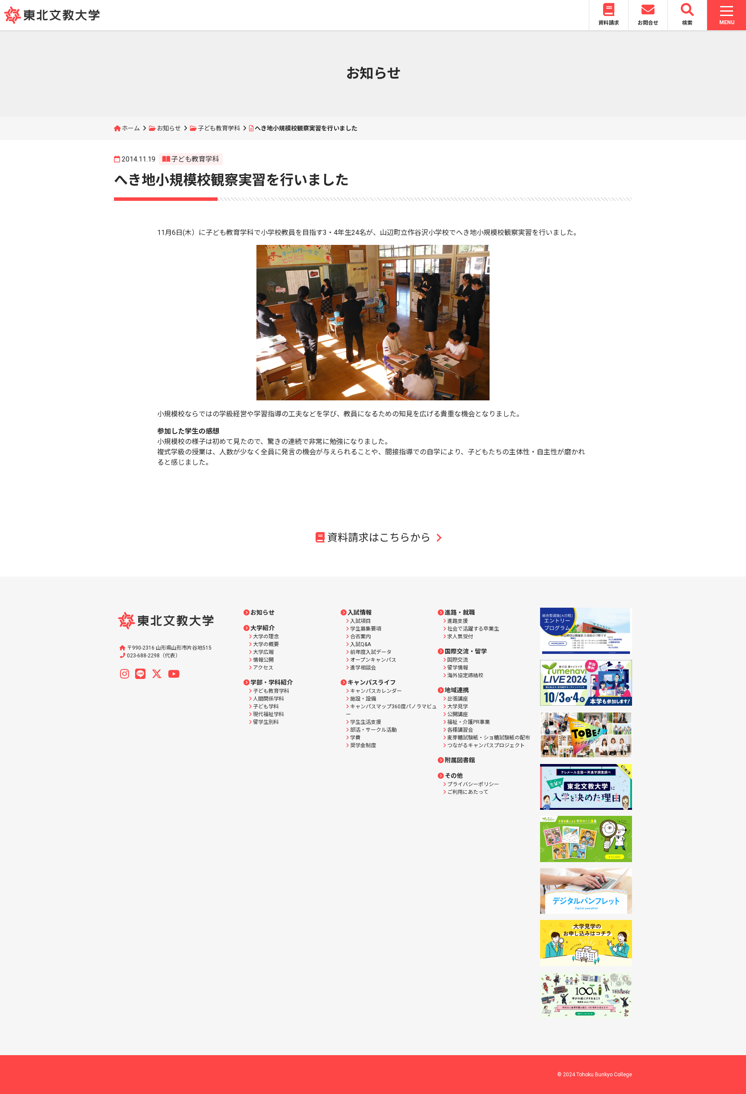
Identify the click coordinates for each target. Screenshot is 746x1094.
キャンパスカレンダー (376, 691)
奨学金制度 (363, 745)
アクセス (263, 668)
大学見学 (457, 707)
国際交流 (457, 660)
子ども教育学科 (219, 128)
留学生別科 (266, 722)
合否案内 (360, 637)
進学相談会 (363, 668)
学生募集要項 (365, 629)
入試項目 (360, 621)
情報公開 (263, 660)
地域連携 (457, 690)
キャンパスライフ (372, 682)
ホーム (131, 128)
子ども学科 (266, 707)
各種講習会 (460, 730)
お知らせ (169, 128)
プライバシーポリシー (473, 784)
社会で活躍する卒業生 (473, 629)
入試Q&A (360, 644)
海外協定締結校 (465, 675)
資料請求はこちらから (379, 538)
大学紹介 (262, 628)
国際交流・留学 (466, 651)
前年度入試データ (371, 652)
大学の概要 (266, 644)
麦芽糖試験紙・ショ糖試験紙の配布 (488, 738)
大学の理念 (266, 637)
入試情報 (360, 612)
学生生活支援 (365, 722)
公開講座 (457, 714)
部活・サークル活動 (373, 730)
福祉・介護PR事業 (468, 722)
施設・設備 (363, 699)
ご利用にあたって (467, 792)
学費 (355, 738)
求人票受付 (460, 637)
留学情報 (457, 668)
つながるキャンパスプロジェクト (486, 745)
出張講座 (457, 699)
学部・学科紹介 (271, 682)
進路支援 (457, 621)
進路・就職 (460, 612)
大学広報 (263, 652)
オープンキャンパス (373, 660)
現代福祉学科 (268, 714)
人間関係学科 (268, 699)
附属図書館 (460, 760)
